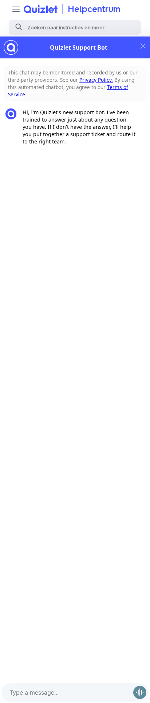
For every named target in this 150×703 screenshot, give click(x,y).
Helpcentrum (94, 9)
